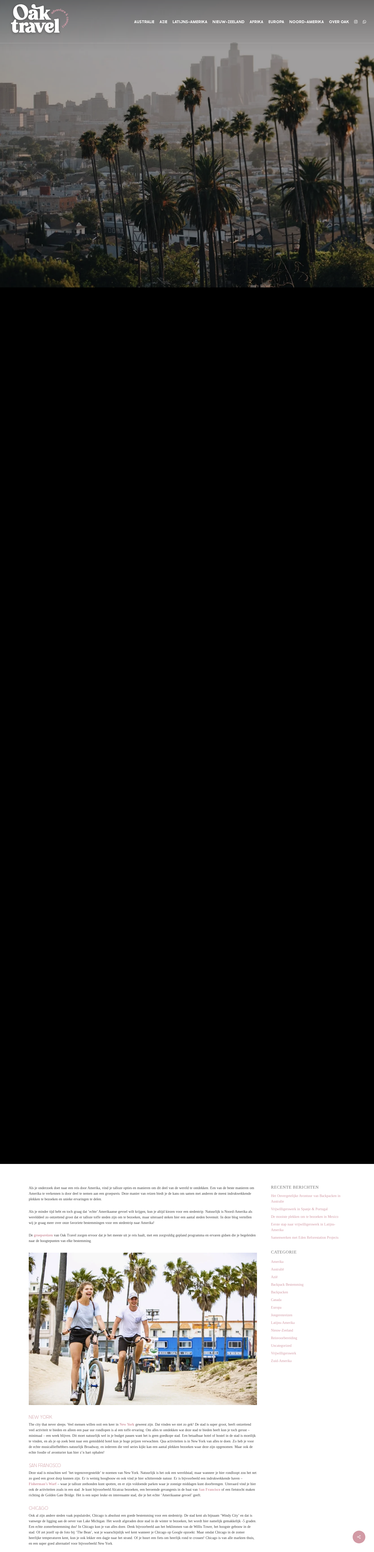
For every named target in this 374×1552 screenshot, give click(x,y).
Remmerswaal (171, 736)
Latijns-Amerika (283, 1323)
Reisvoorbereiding (284, 1338)
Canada (200, 689)
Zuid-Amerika (281, 1361)
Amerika (174, 689)
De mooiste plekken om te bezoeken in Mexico (304, 1217)
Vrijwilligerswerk (283, 1353)
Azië (274, 1277)
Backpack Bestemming (287, 1285)
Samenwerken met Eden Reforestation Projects (304, 1237)
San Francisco (209, 1489)
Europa (276, 1307)
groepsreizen (43, 1235)
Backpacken (279, 1292)
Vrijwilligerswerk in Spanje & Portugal (299, 1209)
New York (127, 1424)
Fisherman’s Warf (42, 1484)
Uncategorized (281, 1346)
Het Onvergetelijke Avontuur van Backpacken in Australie (305, 1198)
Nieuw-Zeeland (282, 1330)
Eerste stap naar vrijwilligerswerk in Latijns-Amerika (303, 1227)
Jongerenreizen (281, 1315)
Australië (277, 1269)
